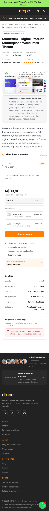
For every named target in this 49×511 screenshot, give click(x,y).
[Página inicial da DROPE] (24, 11)
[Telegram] (11, 413)
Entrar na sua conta (32, 334)
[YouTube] (24, 413)
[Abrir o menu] (4, 11)
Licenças (6, 434)
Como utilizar (7, 449)
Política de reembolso (11, 487)
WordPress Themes (17, 24)
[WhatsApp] (5, 413)
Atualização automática (13, 33)
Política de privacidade (11, 491)
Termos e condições (10, 482)
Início (4, 24)
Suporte (5, 453)
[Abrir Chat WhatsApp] (42, 505)
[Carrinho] (37, 11)
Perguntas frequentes (11, 444)
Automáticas (36, 297)
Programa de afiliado (10, 430)
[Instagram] (18, 413)
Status (5, 426)
